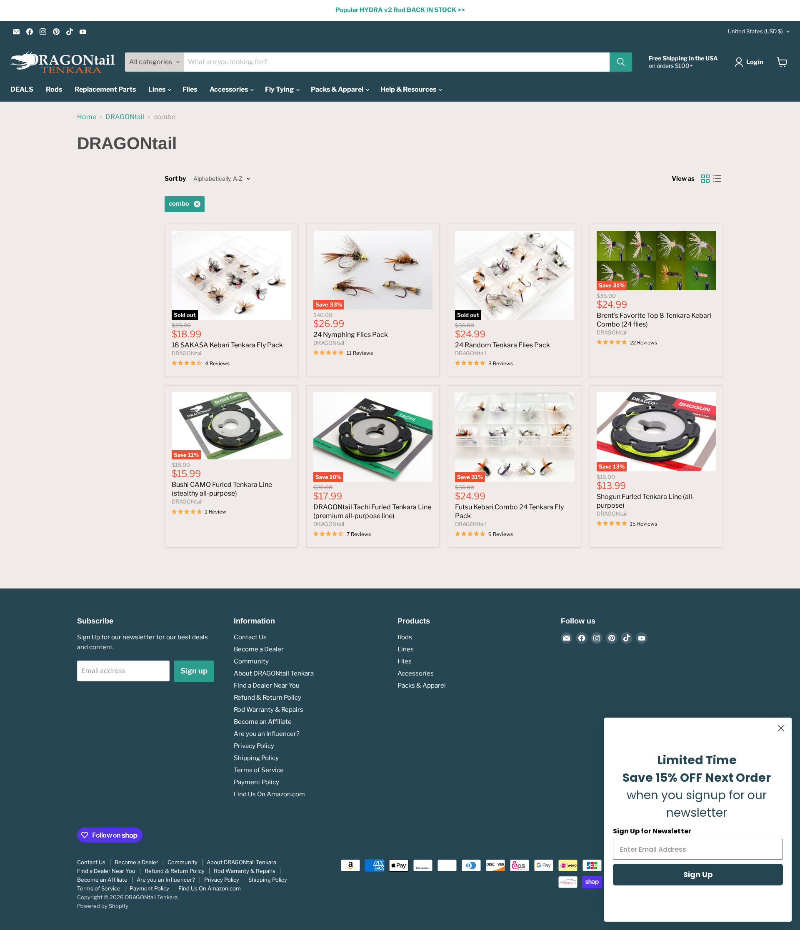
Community (251, 661)
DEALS (21, 89)
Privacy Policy (254, 746)
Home (86, 117)
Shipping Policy (256, 758)
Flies (189, 89)
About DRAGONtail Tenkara (274, 673)
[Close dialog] (781, 728)
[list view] (717, 179)
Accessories (229, 89)
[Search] (621, 62)
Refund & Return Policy (267, 697)
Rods (54, 89)
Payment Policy (256, 782)
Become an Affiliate (263, 722)
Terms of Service (259, 770)
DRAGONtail (124, 117)
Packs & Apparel (338, 89)
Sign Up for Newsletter (652, 831)
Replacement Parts (105, 89)
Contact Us (250, 637)
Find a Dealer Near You (267, 685)
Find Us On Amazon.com (269, 794)
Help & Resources (409, 89)
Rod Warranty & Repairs (268, 709)
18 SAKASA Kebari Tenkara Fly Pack (227, 345)
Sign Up (698, 874)
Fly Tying (280, 89)
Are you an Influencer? (267, 734)
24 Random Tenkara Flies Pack (502, 345)
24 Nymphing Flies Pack (350, 335)
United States (755, 31)
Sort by (175, 178)
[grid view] (705, 179)
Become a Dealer (259, 649)
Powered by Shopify (102, 906)
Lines (157, 89)
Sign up (194, 670)
